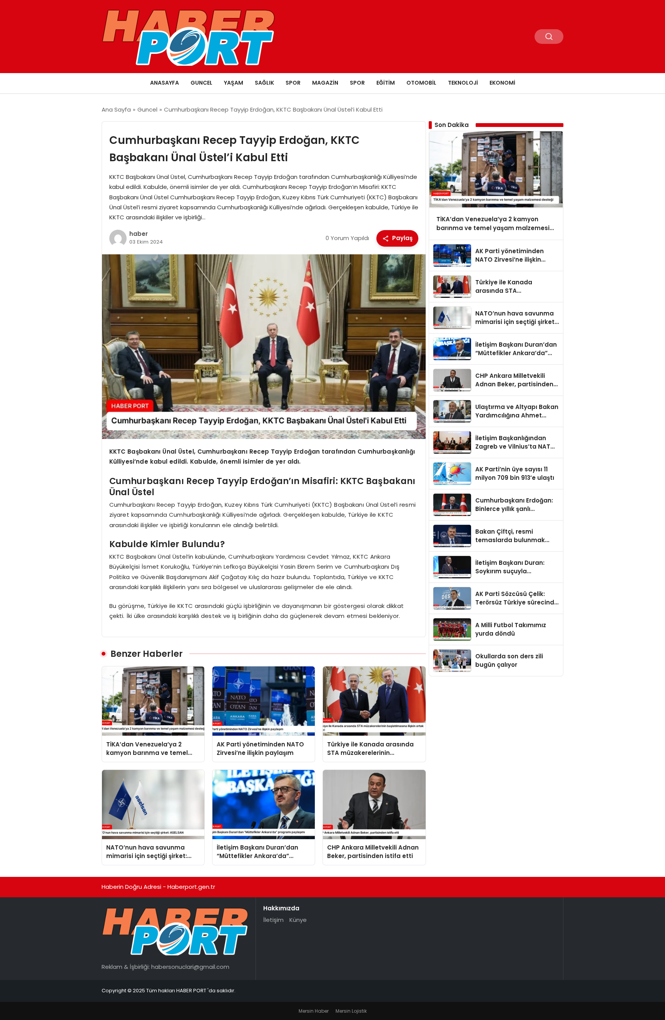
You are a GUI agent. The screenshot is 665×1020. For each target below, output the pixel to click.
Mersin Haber (314, 1011)
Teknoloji (463, 83)
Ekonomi (502, 83)
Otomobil (421, 83)
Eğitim (385, 83)
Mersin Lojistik (351, 1011)
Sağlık (264, 83)
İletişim (273, 920)
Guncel (201, 83)
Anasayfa (164, 83)
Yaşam (233, 83)
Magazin (325, 83)
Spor (293, 83)
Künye (298, 920)
